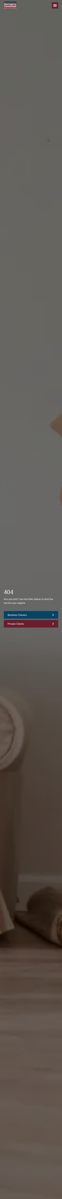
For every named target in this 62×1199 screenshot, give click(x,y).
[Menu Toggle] (55, 5)
